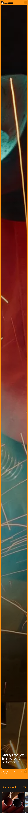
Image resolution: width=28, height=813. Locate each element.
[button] (5, 387)
